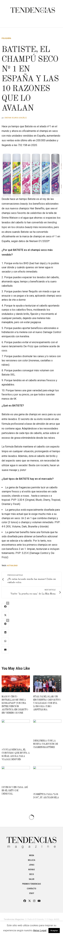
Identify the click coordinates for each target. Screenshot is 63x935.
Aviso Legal (39, 930)
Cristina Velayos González (15, 118)
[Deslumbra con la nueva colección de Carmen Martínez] (47, 727)
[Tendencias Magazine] (32, 8)
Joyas (31, 865)
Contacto (31, 888)
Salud (31, 879)
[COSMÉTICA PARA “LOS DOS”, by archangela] (47, 778)
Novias (31, 869)
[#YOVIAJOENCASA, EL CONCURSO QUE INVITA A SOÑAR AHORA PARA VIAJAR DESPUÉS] (16, 732)
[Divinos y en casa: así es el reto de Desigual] (16, 774)
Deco (31, 874)
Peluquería (6, 38)
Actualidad (12, 566)
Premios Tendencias (31, 884)
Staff (31, 893)
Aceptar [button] (54, 930)
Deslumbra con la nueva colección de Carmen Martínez (45, 744)
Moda (31, 855)
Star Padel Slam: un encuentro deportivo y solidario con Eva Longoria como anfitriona (47, 703)
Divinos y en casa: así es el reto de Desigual (15, 790)
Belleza (31, 860)
